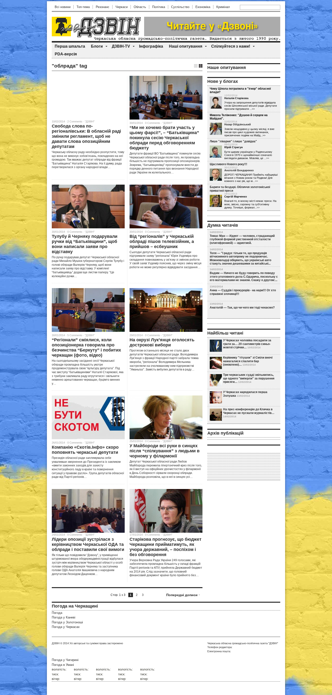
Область (140, 7)
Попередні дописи (182, 595)
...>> (266, 158)
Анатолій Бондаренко (239, 170)
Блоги (97, 46)
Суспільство (180, 7)
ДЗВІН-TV (121, 46)
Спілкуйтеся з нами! (230, 46)
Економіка (202, 7)
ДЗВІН (56, 643)
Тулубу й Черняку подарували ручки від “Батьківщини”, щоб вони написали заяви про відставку (84, 244)
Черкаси (121, 7)
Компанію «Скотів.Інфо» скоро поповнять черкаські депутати (85, 450)
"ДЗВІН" (90, 121)
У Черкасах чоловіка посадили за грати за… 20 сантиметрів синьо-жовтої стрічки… (247, 344)
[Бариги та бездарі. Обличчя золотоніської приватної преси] (216, 201)
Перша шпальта (70, 46)
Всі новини (62, 7)
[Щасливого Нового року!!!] (216, 175)
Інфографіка (151, 46)
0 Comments (152, 122)
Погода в (63, 665)
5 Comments (74, 335)
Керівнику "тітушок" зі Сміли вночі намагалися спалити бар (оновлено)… (247, 361)
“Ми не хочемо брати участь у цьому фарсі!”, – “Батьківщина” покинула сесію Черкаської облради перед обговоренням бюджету (164, 137)
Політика (158, 7)
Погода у (63, 617)
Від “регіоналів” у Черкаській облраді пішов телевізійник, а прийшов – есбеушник (162, 241)
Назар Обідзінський (237, 124)
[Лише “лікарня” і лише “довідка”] (216, 152)
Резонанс (102, 7)
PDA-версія (66, 54)
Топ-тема (83, 7)
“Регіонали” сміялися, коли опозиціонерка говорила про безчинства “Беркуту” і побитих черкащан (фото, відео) (86, 347)
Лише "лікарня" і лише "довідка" (233, 141)
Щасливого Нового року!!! (228, 164)
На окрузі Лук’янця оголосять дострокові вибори (162, 342)
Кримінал (223, 7)
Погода (57, 613)
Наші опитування (185, 46)
